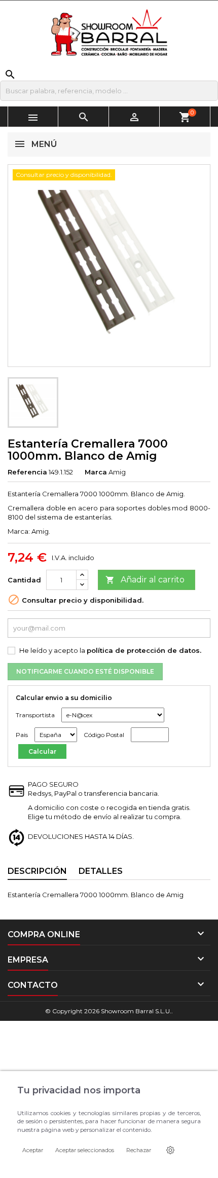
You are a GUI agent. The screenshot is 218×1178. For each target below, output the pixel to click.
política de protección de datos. (144, 650)
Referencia (27, 472)
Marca (96, 472)
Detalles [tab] (101, 871)
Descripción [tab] (37, 871)
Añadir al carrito (145, 579)
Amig (117, 472)
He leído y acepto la (110, 650)
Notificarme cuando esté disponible (85, 671)
